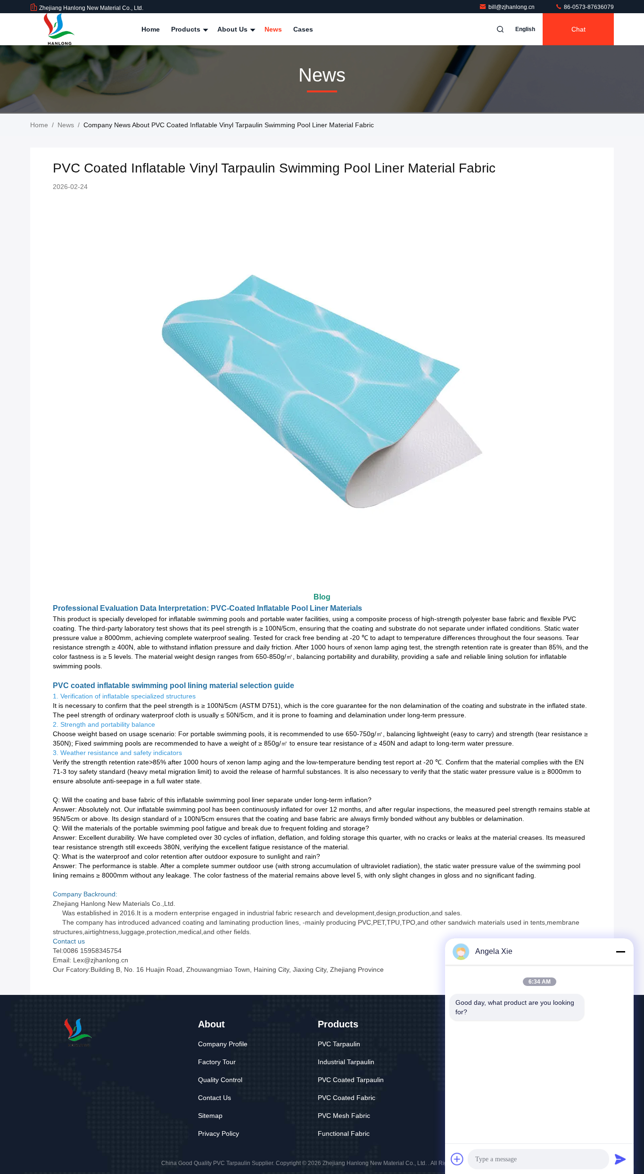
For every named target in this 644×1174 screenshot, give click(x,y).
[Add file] (457, 1159)
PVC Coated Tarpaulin (351, 1080)
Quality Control (220, 1080)
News (273, 29)
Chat (578, 29)
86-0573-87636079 (588, 7)
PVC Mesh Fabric (344, 1115)
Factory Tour (217, 1062)
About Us (233, 29)
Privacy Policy (218, 1133)
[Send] (620, 1159)
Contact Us (214, 1097)
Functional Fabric (344, 1133)
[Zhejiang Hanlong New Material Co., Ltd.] (60, 29)
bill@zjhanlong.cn (512, 7)
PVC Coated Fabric (346, 1097)
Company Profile (223, 1044)
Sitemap (210, 1115)
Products (186, 29)
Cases (303, 29)
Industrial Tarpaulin (346, 1062)
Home (150, 29)
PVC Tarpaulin (339, 1044)
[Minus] (620, 951)
